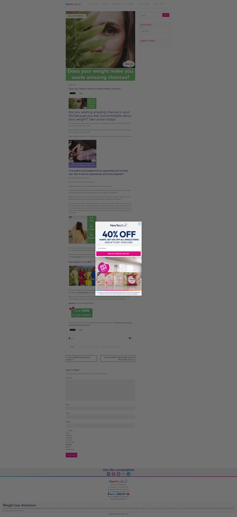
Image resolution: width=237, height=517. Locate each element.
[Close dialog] (139, 223)
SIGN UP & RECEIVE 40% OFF (118, 253)
